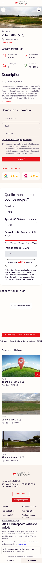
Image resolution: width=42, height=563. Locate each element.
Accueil (5, 507)
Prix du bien (11, 206)
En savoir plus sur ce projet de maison (21, 335)
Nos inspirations (28, 511)
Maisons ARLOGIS (29, 507)
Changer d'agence (21, 500)
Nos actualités (8, 515)
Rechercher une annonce (28, 516)
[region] (21, 317)
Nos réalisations (8, 511)
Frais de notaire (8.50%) (17, 247)
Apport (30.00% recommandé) (21, 219)
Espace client (21, 494)
